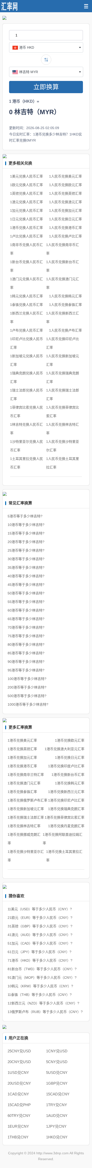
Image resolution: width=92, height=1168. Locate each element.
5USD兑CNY (56, 1072)
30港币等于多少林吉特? (26, 559)
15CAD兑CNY (57, 1094)
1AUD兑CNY (56, 1115)
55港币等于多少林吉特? (26, 602)
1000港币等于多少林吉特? (28, 704)
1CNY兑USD (56, 1051)
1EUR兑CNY (18, 1126)
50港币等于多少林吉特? (26, 593)
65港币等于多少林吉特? (26, 619)
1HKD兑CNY (56, 1137)
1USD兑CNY (18, 1072)
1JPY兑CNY (56, 1126)
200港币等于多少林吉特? (27, 687)
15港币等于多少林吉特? (26, 533)
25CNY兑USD (19, 1051)
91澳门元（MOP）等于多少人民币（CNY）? (42, 977)
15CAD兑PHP (19, 1105)
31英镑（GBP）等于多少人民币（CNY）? (40, 926)
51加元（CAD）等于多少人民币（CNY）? (40, 943)
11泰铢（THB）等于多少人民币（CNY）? (40, 995)
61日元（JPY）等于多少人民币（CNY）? (39, 952)
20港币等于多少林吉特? (26, 542)
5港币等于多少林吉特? (25, 516)
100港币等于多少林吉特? (27, 679)
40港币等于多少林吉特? (26, 576)
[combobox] (46, 47)
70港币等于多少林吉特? (26, 627)
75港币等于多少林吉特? (26, 636)
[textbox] (46, 47)
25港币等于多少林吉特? (26, 550)
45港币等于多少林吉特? (26, 585)
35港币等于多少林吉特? (26, 567)
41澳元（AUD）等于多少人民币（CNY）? (40, 935)
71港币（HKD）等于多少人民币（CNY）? (40, 960)
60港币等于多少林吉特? (26, 610)
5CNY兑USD (56, 1062)
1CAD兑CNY (18, 1094)
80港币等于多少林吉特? (26, 644)
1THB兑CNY (18, 1137)
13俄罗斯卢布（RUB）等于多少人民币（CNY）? (45, 1012)
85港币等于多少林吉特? (26, 653)
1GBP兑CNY (56, 1083)
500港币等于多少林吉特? (27, 696)
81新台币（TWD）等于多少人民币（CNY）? (42, 969)
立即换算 (46, 87)
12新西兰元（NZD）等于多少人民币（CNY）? (43, 1003)
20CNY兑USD (19, 1062)
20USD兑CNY (19, 1083)
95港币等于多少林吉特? (26, 670)
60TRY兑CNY (19, 1115)
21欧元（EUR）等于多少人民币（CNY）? (40, 918)
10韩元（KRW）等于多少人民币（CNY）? (40, 986)
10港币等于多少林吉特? (26, 525)
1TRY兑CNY (56, 1105)
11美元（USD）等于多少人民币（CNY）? (40, 909)
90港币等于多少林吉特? (26, 662)
